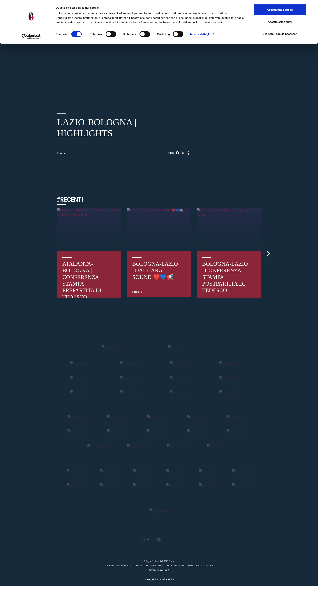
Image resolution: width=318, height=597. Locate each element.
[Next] (267, 253)
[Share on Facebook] (177, 153)
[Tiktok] (164, 539)
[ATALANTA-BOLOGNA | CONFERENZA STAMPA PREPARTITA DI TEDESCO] (89, 229)
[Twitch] (169, 539)
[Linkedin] (159, 539)
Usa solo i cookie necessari (279, 33)
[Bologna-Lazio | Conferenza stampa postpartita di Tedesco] (229, 229)
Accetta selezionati (280, 21)
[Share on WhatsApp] (188, 153)
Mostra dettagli (200, 34)
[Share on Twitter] (183, 153)
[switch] (111, 34)
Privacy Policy (151, 579)
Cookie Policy (167, 579)
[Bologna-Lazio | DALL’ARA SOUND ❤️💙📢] (159, 229)
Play (124, 69)
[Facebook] (148, 539)
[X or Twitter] (153, 539)
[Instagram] (143, 539)
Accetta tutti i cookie (280, 9)
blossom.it (164, 570)
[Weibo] (174, 539)
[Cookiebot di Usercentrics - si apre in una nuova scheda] (31, 36)
